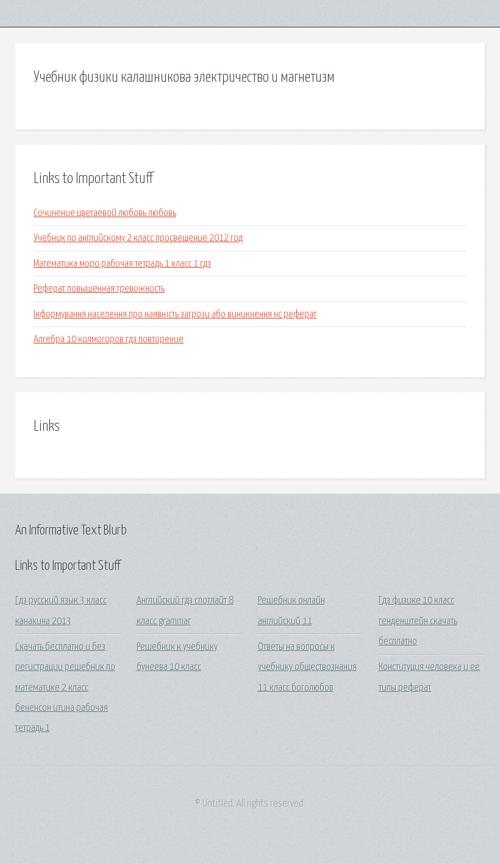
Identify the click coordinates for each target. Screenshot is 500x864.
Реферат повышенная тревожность (99, 289)
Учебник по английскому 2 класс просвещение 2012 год (138, 238)
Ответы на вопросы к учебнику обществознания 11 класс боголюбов (307, 667)
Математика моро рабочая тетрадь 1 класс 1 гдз (122, 264)
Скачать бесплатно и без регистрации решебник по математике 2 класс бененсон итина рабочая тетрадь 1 (65, 687)
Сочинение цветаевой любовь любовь (105, 213)
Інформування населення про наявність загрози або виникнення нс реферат (175, 314)
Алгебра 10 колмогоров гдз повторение (109, 339)
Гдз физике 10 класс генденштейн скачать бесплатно (418, 621)
